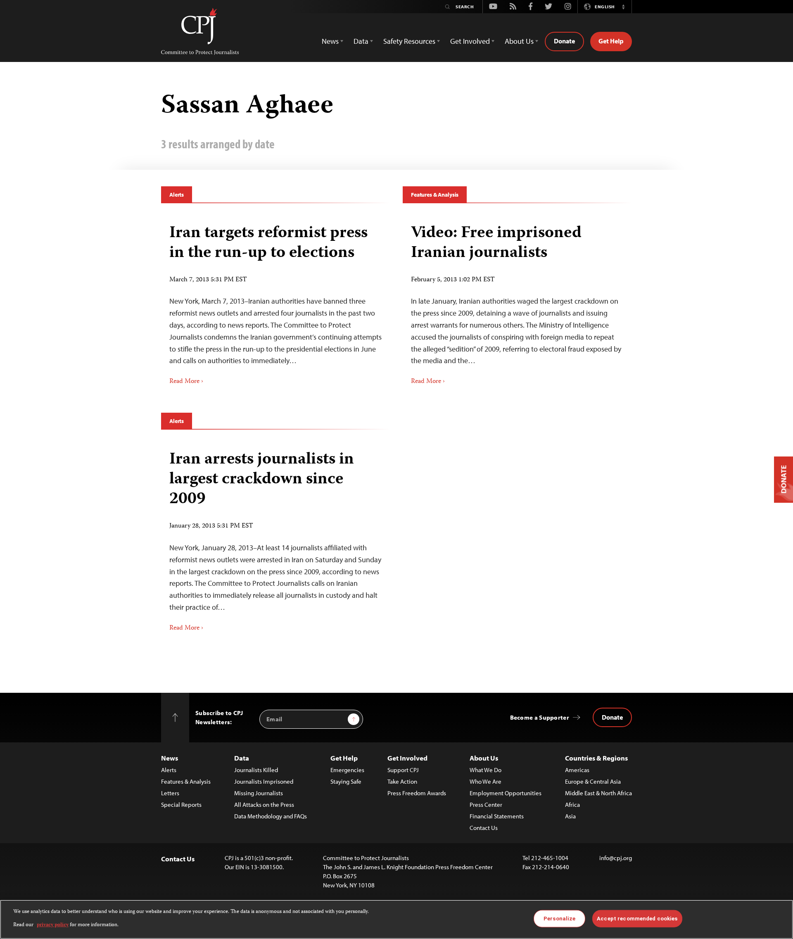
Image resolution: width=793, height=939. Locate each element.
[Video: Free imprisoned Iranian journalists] (517, 302)
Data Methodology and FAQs (270, 816)
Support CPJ (403, 770)
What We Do (485, 770)
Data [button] (361, 41)
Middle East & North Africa (598, 793)
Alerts (176, 194)
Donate (564, 41)
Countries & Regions (596, 758)
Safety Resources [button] (409, 41)
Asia (570, 816)
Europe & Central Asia (593, 781)
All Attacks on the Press (264, 804)
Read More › (186, 381)
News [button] (330, 41)
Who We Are (485, 781)
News (169, 758)
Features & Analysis (434, 194)
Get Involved (407, 758)
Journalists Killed (256, 770)
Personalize (559, 918)
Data (241, 758)
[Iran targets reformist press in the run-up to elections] (275, 302)
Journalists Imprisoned (263, 781)
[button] (623, 6)
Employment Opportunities (505, 793)
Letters (170, 793)
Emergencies (347, 770)
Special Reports (181, 804)
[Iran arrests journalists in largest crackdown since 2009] (275, 538)
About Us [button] (519, 41)
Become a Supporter (539, 717)
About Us (484, 758)
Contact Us (484, 828)
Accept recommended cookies (637, 918)
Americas (577, 770)
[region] (396, 919)
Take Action (402, 781)
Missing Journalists (258, 793)
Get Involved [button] (470, 41)
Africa (572, 804)
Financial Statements (497, 816)
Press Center (486, 804)
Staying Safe (345, 781)
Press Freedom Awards (416, 793)
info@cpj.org (615, 858)
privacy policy (53, 925)
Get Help (611, 41)
